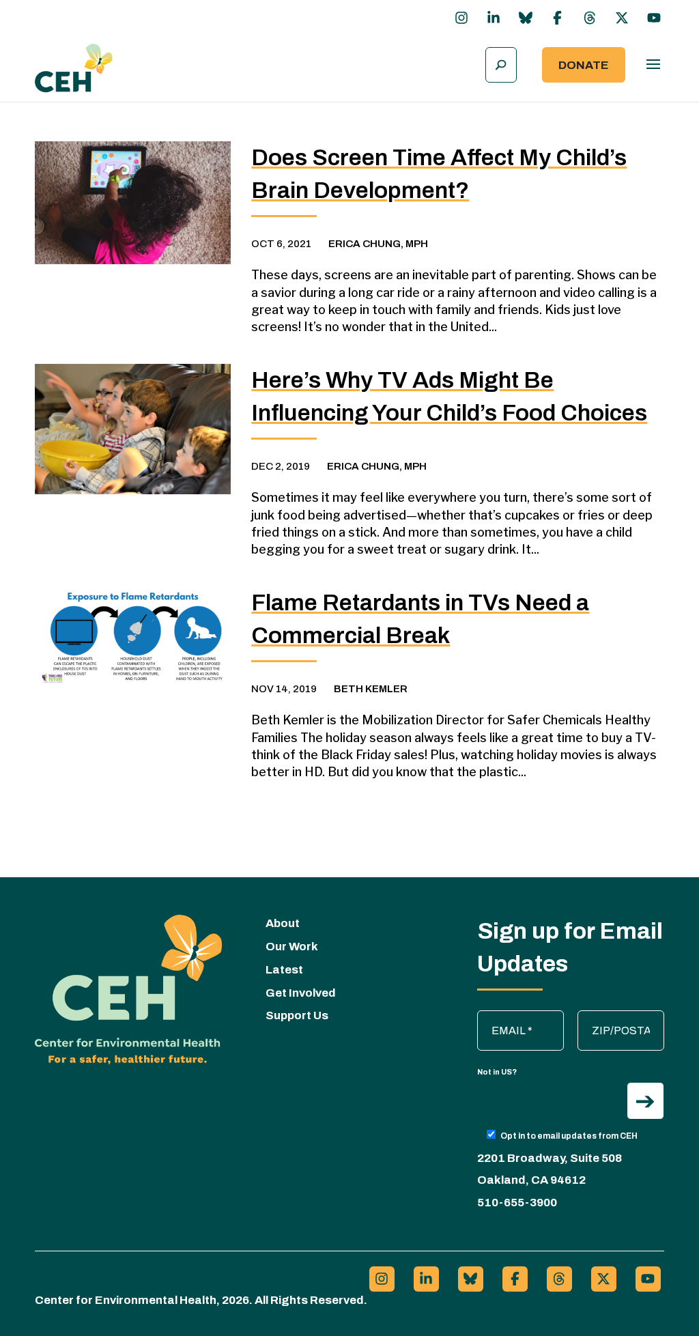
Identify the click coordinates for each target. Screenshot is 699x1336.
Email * (501, 1017)
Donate (583, 65)
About (283, 923)
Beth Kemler (371, 688)
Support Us (297, 1015)
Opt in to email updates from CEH (569, 1136)
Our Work (292, 946)
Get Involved (301, 992)
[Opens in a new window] (461, 18)
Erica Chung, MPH (378, 243)
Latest (284, 969)
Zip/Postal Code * (622, 1017)
